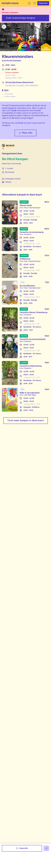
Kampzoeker (43, 3)
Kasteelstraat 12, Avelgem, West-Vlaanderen (21, 85)
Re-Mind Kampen (14, 60)
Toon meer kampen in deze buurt (25, 420)
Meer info (27, 133)
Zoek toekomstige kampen (20, 18)
